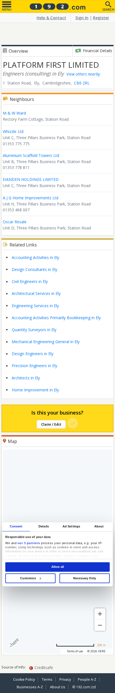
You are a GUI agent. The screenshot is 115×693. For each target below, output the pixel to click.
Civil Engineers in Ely (30, 281)
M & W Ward (14, 113)
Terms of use (75, 651)
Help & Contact (51, 17)
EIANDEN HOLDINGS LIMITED (31, 179)
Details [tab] (44, 526)
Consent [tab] (16, 526)
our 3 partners (29, 543)
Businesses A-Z (30, 687)
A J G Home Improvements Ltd (30, 197)
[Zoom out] (100, 625)
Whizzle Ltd (13, 131)
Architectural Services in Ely (36, 293)
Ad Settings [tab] (71, 526)
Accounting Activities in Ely (35, 257)
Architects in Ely (26, 378)
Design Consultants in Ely (34, 269)
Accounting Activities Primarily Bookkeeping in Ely (56, 317)
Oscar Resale (15, 221)
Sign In (81, 17)
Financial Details (97, 50)
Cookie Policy (24, 679)
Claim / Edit (51, 424)
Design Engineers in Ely (32, 353)
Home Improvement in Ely (35, 389)
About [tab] (99, 526)
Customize (28, 578)
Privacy (65, 679)
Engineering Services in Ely (35, 305)
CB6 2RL (82, 83)
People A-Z (87, 679)
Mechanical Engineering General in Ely (46, 341)
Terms (47, 679)
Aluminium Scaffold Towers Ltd (31, 155)
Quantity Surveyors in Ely (34, 329)
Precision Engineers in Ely (34, 365)
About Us (57, 687)
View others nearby (83, 74)
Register (101, 17)
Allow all (57, 566)
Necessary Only (84, 578)
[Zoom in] (100, 613)
